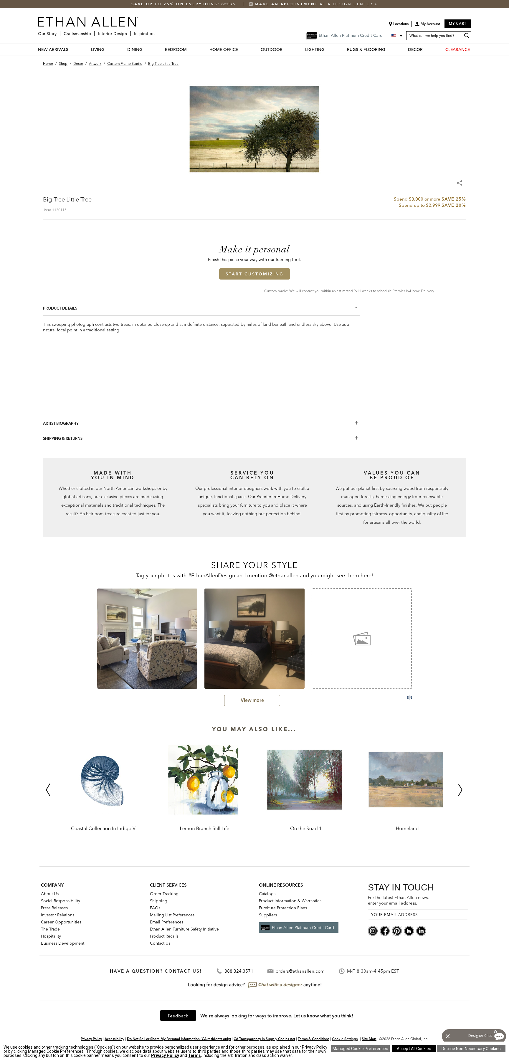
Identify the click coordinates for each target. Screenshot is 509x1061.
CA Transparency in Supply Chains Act (264, 1039)
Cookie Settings (345, 1039)
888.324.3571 (238, 971)
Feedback (178, 1016)
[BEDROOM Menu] (190, 49)
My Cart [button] (458, 23)
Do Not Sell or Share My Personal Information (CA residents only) (179, 1039)
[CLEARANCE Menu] (473, 49)
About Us (50, 893)
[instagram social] (373, 930)
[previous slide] (89, 638)
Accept (414, 1048)
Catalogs (267, 893)
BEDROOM (176, 49)
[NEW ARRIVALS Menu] (72, 49)
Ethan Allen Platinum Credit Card (303, 927)
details (227, 4)
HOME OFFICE (223, 49)
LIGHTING (315, 49)
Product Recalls (164, 936)
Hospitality (51, 936)
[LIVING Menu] (108, 49)
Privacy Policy (91, 1039)
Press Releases (54, 907)
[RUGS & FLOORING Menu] (389, 49)
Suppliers (268, 915)
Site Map (369, 1039)
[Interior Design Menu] (129, 31)
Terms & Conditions (313, 1039)
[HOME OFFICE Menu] (241, 49)
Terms (194, 1055)
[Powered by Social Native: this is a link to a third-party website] (409, 697)
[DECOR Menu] (426, 49)
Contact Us (160, 943)
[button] (427, 26)
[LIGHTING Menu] (328, 49)
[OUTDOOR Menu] (286, 49)
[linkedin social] (421, 930)
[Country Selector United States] (397, 35)
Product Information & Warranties (290, 900)
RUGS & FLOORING (366, 49)
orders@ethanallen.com (300, 971)
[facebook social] (385, 930)
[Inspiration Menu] (156, 31)
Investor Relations (57, 915)
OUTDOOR (271, 49)
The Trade (50, 929)
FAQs (155, 907)
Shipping (158, 900)
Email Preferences (166, 922)
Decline (471, 1048)
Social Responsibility (60, 900)
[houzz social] (409, 930)
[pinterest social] (397, 930)
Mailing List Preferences (172, 915)
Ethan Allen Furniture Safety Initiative (184, 929)
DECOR (415, 49)
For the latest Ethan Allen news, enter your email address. (398, 900)
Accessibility (114, 1039)
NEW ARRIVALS (53, 49)
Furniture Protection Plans (283, 907)
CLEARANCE (457, 49)
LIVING (98, 49)
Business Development (62, 943)
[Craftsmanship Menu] (93, 31)
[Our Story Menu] (58, 31)
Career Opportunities (61, 922)
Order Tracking (164, 893)
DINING (135, 49)
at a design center (314, 4)
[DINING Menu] (146, 49)
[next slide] (419, 638)
